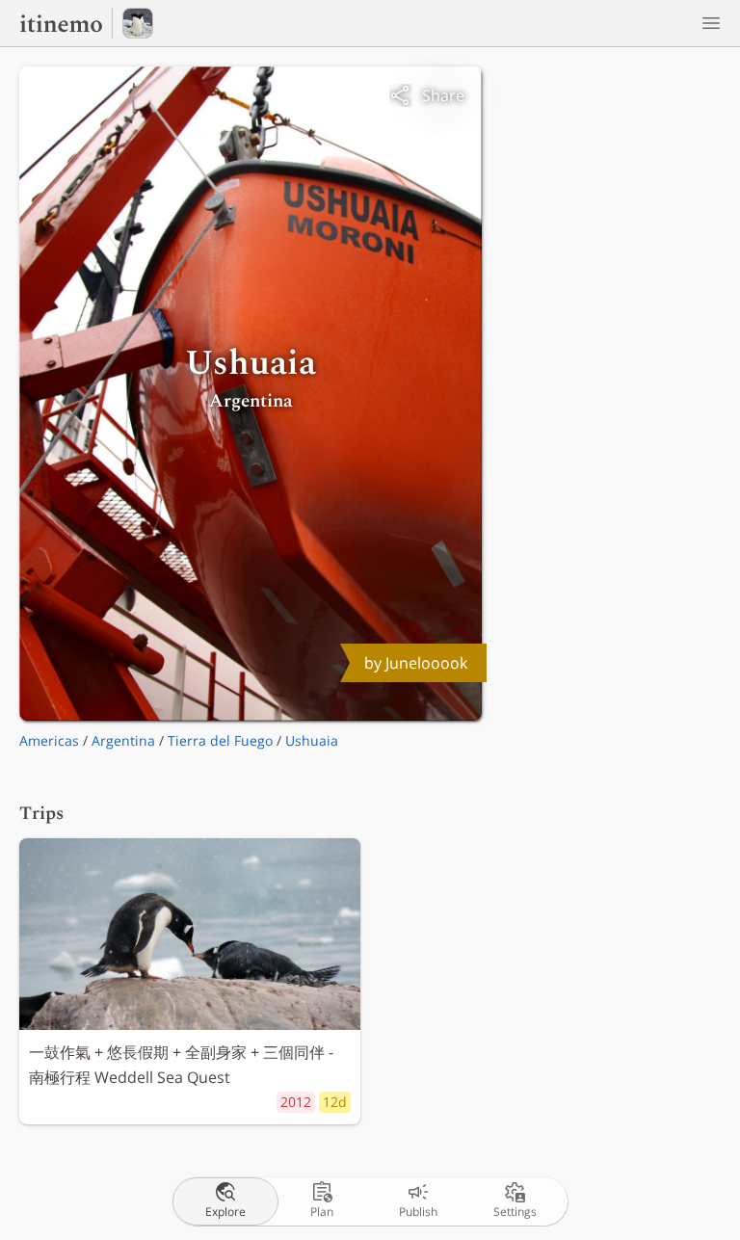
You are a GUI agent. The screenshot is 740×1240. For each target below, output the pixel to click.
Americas (49, 740)
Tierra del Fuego (220, 740)
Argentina (123, 740)
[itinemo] (66, 23)
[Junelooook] (137, 23)
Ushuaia (311, 740)
